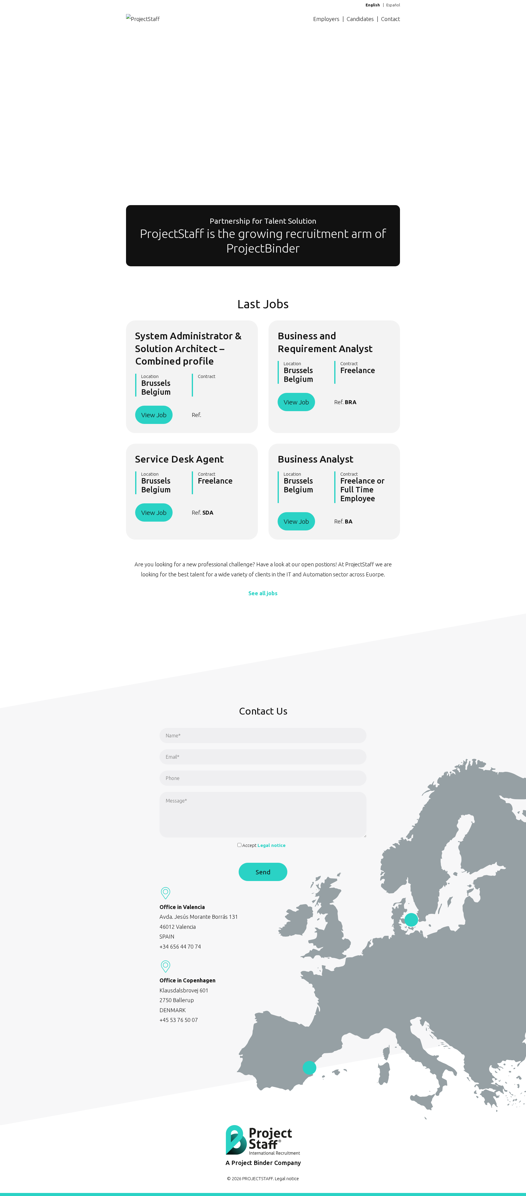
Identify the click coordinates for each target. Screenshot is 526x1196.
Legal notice (272, 845)
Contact (390, 19)
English (373, 5)
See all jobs (263, 593)
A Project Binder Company (263, 1162)
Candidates (360, 19)
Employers (326, 19)
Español (393, 5)
